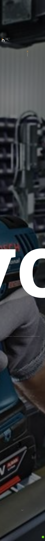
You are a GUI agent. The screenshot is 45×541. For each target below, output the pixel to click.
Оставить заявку (7, 38)
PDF (27, 51)
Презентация (27, 54)
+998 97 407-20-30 (8, 39)
